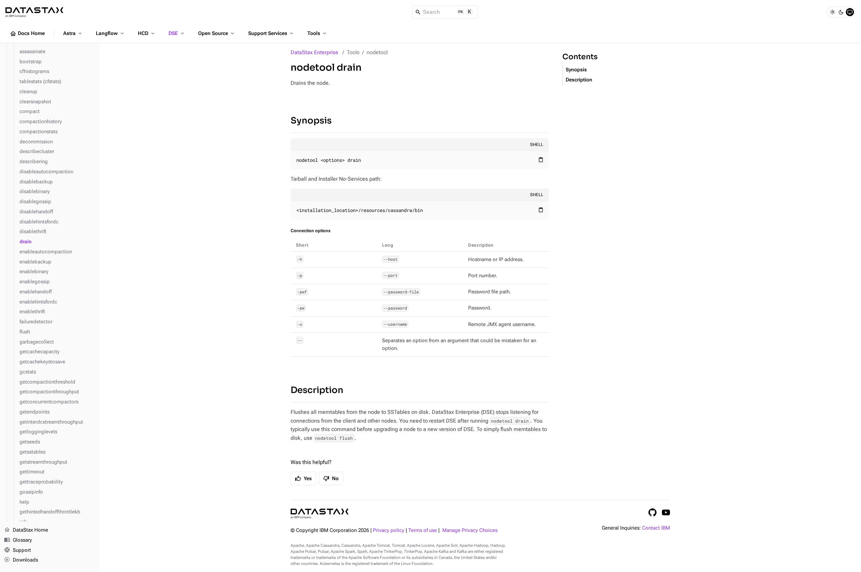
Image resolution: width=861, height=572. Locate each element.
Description (317, 390)
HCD (147, 33)
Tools (317, 33)
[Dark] (841, 12)
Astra (73, 33)
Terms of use (422, 530)
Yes (303, 478)
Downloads (21, 560)
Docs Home (27, 33)
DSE (177, 33)
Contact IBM (656, 528)
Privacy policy (388, 530)
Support (17, 550)
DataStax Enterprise (314, 52)
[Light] (832, 12)
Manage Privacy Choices (469, 530)
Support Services (271, 33)
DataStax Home (26, 530)
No (331, 478)
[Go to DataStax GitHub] (652, 512)
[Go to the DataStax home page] (319, 513)
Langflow (110, 33)
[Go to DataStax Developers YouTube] (666, 512)
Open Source (216, 33)
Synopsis (311, 120)
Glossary (18, 540)
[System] (850, 12)
